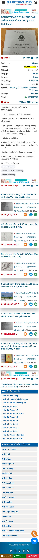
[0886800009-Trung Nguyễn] (31, 244)
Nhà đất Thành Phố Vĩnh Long (12, 171)
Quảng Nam (32, 233)
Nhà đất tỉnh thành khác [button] (14, 531)
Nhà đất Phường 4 (10, 410)
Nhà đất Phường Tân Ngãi (13, 435)
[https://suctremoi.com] (28, 551)
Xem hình (33, 102)
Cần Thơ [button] (7, 526)
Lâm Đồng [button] (8, 492)
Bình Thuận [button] (9, 507)
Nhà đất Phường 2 (10, 424)
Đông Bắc (20, 211)
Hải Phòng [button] (8, 468)
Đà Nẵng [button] (7, 459)
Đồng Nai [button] (8, 502)
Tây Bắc (19, 241)
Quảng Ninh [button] (9, 483)
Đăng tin (33, 556)
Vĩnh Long (33, 90)
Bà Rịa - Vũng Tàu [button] (11, 512)
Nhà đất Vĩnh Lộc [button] (11, 536)
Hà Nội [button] (7, 454)
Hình (35, 58)
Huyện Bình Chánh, (22, 203)
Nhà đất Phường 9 (10, 417)
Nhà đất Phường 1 (10, 421)
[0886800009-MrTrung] (31, 304)
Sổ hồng (19, 237)
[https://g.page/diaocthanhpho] (19, 551)
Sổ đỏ (35, 74)
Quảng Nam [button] (9, 464)
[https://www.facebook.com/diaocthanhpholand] (15, 551)
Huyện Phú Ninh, (22, 233)
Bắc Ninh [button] (8, 478)
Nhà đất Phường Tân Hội (13, 438)
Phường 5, (14, 88)
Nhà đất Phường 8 (10, 431)
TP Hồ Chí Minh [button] (10, 449)
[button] (3, 3)
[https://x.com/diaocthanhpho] (11, 551)
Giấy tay (19, 207)
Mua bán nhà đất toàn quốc (17, 444)
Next (27, 58)
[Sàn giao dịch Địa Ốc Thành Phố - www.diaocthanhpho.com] (19, 4)
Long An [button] (7, 516)
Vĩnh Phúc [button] (8, 473)
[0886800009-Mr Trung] (31, 366)
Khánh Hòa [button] (9, 488)
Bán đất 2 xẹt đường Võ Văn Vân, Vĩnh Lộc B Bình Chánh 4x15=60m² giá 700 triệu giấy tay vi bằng (19, 346)
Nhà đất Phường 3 (10, 428)
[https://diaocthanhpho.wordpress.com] (24, 551)
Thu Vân (34, 94)
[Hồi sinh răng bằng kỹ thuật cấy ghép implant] (19, 11)
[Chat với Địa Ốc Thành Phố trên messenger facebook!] (34, 543)
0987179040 (33, 97)
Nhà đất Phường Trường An (14, 403)
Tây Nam (20, 300)
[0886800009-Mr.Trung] (31, 214)
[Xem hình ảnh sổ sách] (25, 214)
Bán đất (35, 63)
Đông (35, 77)
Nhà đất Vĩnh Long (8, 175)
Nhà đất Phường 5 (8, 167)
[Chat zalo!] (34, 536)
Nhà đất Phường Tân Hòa (13, 413)
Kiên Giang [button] (8, 521)
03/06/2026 (33, 81)
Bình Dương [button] (9, 497)
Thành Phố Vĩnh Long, (28, 88)
